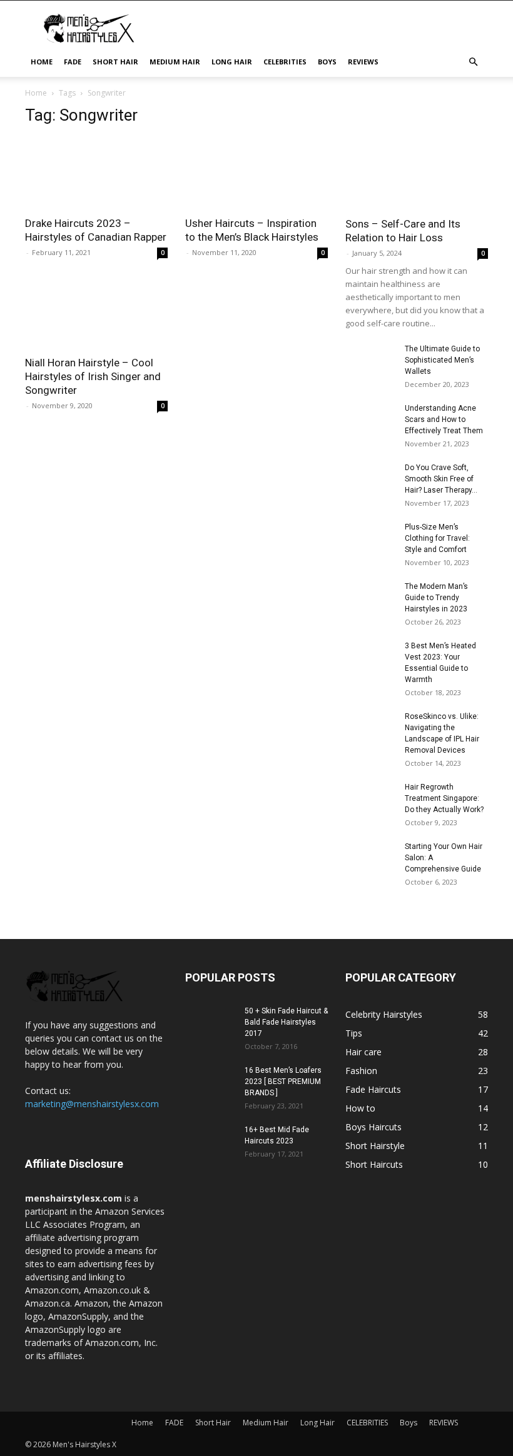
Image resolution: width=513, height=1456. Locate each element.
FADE (72, 61)
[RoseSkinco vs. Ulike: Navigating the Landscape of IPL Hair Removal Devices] (370, 728)
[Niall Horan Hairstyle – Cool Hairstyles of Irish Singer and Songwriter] (96, 313)
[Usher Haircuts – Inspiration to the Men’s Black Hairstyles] (256, 173)
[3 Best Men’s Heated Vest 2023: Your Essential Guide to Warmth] (370, 657)
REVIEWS (363, 61)
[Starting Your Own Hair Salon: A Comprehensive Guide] (370, 858)
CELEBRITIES (285, 61)
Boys (327, 61)
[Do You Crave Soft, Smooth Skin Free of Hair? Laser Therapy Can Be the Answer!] (370, 479)
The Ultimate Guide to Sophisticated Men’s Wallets (442, 360)
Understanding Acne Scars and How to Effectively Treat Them (444, 419)
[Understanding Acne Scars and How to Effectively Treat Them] (370, 420)
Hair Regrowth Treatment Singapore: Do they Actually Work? (444, 798)
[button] (473, 62)
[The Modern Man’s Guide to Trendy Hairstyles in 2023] (370, 598)
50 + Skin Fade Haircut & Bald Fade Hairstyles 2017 (286, 1022)
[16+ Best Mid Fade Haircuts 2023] (210, 1141)
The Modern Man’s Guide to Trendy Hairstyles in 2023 (436, 597)
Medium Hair (175, 61)
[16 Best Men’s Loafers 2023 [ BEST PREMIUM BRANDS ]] (210, 1082)
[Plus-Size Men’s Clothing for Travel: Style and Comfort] (370, 533)
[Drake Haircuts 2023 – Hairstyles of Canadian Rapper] (96, 173)
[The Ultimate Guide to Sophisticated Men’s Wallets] (370, 360)
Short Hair (115, 61)
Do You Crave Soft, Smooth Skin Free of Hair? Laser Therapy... (441, 479)
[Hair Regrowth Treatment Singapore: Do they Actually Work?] (370, 798)
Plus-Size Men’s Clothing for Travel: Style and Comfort (437, 538)
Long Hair (231, 61)
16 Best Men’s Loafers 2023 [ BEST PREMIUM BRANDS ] (283, 1081)
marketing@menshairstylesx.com (92, 1104)
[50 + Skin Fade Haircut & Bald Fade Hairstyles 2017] (210, 1022)
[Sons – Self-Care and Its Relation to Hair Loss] (416, 157)
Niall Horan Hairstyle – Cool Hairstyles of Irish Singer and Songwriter (93, 376)
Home (42, 61)
